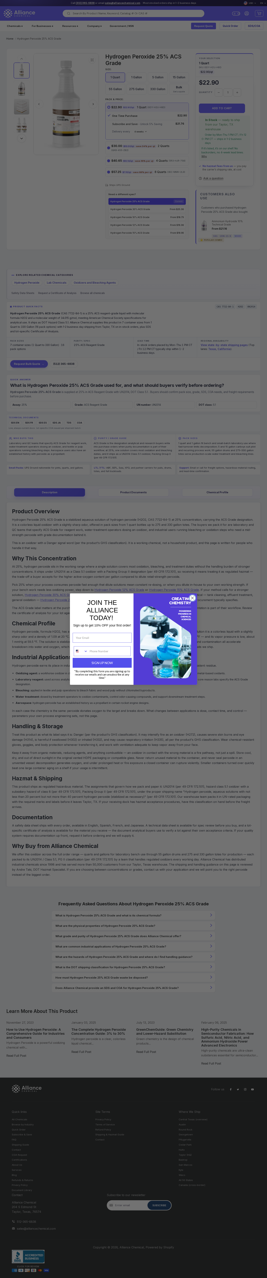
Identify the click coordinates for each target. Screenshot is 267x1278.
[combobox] (81, 651)
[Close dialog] (192, 598)
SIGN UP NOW (102, 663)
